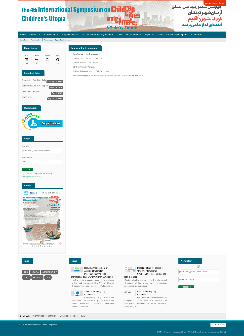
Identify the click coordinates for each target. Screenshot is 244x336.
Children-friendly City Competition (146, 293)
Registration (132, 34)
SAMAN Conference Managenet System (172, 332)
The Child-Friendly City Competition (94, 293)
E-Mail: (25, 146)
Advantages (48, 40)
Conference (42, 97)
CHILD (26, 277)
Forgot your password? (31, 177)
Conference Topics (69, 316)
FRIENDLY (37, 277)
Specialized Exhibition (64, 40)
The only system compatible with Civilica (210, 332)
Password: (27, 157)
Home (23, 34)
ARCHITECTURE (49, 272)
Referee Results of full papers (42, 86)
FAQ (83, 316)
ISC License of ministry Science (97, 34)
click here (47, 174)
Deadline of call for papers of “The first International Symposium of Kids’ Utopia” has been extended (145, 272)
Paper (147, 34)
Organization (68, 34)
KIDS (26, 272)
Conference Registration (44, 316)
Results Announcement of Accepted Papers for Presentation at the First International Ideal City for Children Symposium (92, 272)
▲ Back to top (218, 325)
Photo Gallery (36, 40)
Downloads (24, 40)
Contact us (196, 34)
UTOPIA (35, 272)
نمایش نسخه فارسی (214, 2)
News (160, 34)
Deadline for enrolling (42, 92)
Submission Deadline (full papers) (42, 80)
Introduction (49, 34)
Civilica (119, 34)
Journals (33, 34)
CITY (48, 277)
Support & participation (177, 34)
